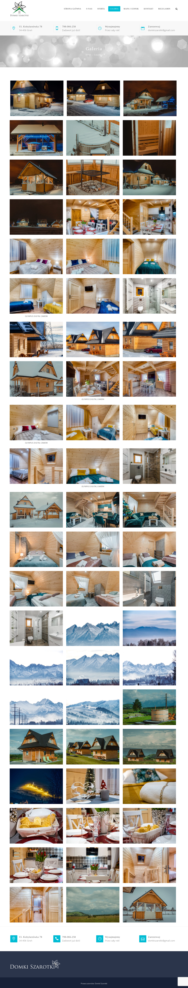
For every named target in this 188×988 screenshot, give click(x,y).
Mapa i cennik (131, 9)
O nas (89, 9)
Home (89, 55)
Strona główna (72, 9)
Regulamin (164, 9)
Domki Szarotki (101, 983)
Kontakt (148, 9)
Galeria (114, 9)
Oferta (101, 9)
